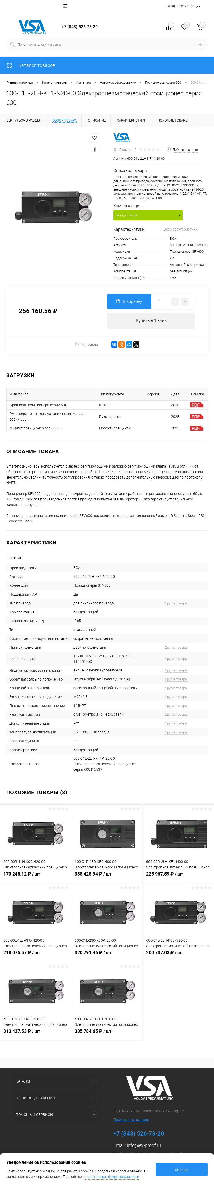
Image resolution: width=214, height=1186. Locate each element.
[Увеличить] (53, 207)
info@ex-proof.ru (144, 1145)
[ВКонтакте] (114, 344)
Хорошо (181, 1170)
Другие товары (176, 603)
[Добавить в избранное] (94, 138)
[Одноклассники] (121, 344)
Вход (171, 6)
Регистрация (190, 6)
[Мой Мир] (129, 344)
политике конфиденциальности (112, 1177)
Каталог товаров (36, 65)
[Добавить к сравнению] (94, 149)
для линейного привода (188, 265)
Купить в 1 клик (151, 320)
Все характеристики (181, 229)
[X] (136, 344)
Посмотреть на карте (131, 1120)
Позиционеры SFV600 (187, 252)
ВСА (173, 238)
